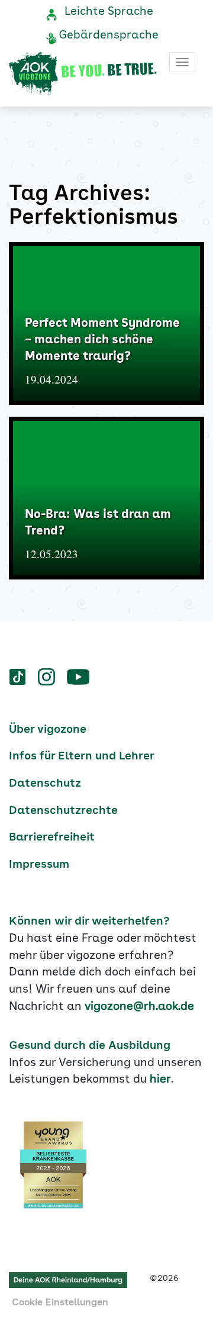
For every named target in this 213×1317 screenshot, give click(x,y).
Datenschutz (45, 784)
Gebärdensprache (109, 35)
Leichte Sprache (108, 12)
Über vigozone (47, 730)
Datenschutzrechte (63, 811)
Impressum (39, 865)
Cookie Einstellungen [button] (60, 1303)
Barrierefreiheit (52, 837)
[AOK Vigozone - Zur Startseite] (83, 74)
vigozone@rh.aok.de (139, 1007)
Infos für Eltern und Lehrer (81, 756)
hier (160, 1080)
